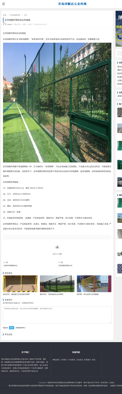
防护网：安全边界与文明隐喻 (88, 294)
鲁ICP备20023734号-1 (92, 382)
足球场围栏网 (15, 15)
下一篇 (60, 262)
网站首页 (56, 359)
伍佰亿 (111, 382)
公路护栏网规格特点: (10, 265)
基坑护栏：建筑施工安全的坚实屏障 (16, 294)
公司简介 (64, 359)
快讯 (93, 359)
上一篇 (5, 262)
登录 (11, 328)
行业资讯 (71, 359)
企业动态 (79, 359)
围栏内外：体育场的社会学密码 (51, 294)
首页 (4, 15)
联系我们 (87, 359)
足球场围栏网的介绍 (65, 265)
